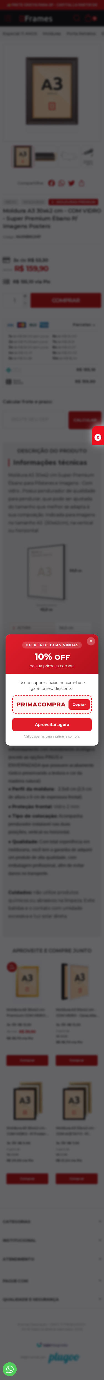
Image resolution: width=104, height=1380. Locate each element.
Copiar (79, 704)
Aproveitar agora (52, 724)
